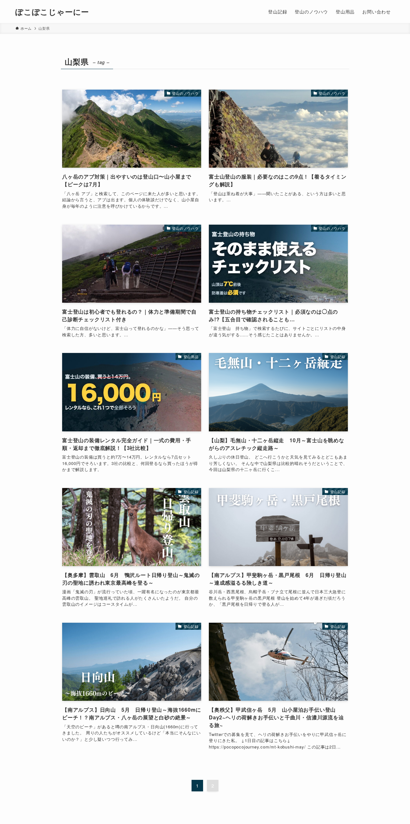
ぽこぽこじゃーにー (52, 11)
